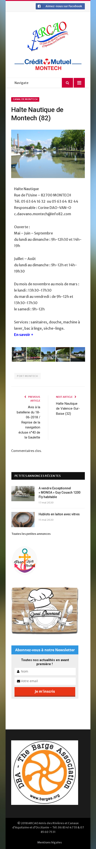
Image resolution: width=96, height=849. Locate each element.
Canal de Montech (25, 99)
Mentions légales (49, 842)
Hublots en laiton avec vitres (59, 514)
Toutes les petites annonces (31, 534)
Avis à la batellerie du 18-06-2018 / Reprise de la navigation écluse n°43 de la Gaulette (28, 422)
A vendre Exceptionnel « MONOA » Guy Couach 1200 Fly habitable (59, 492)
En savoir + (23, 334)
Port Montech (27, 376)
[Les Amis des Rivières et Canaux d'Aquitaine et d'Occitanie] (48, 36)
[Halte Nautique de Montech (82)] (48, 154)
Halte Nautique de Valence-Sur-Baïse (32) (68, 409)
